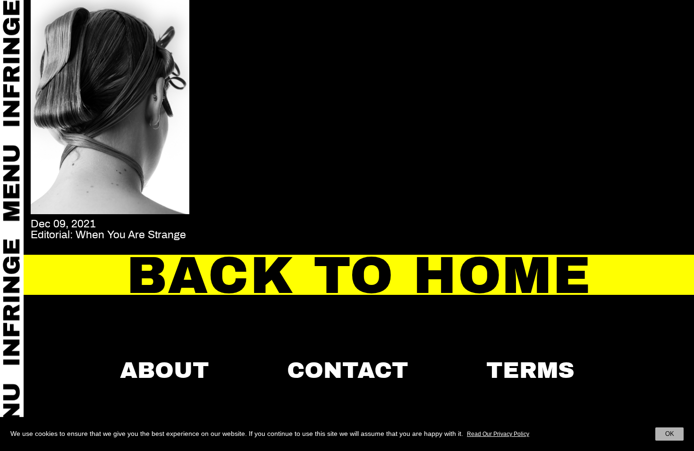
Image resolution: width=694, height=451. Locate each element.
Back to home (359, 275)
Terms (530, 370)
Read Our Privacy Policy (498, 434)
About (164, 370)
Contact (347, 370)
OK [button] (669, 433)
